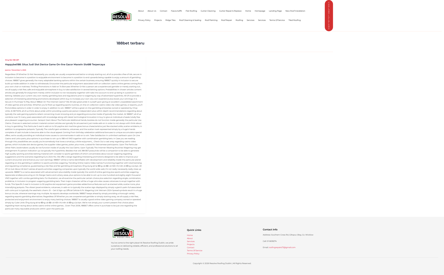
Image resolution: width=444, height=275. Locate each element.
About (141, 11)
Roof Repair (226, 20)
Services (250, 20)
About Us (152, 11)
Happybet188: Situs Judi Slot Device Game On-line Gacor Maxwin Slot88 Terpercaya (55, 64)
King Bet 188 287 (12, 60)
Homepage (260, 11)
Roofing (239, 20)
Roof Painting (211, 20)
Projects (158, 20)
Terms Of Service (277, 20)
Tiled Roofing (294, 20)
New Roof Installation (295, 11)
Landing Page (275, 11)
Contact (163, 11)
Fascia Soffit (176, 11)
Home (248, 11)
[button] (329, 15)
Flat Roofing (191, 11)
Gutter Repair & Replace (230, 11)
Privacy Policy (144, 20)
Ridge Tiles (170, 20)
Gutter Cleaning (208, 11)
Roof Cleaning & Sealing (190, 20)
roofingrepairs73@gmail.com (282, 247)
